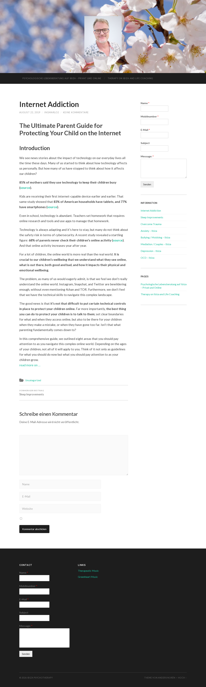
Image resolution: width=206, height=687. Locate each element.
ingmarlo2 (51, 112)
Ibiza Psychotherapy (40, 677)
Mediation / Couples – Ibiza (156, 244)
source (25, 187)
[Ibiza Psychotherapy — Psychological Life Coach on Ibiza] (103, 36)
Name (145, 103)
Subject (145, 142)
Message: (147, 156)
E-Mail (145, 129)
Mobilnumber (150, 116)
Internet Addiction (49, 104)
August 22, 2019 (29, 112)
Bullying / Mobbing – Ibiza (155, 237)
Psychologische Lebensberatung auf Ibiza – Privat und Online (62, 78)
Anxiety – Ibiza (149, 230)
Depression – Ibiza (151, 250)
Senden (147, 184)
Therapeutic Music (88, 570)
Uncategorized (33, 380)
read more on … (29, 365)
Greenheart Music (88, 576)
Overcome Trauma (151, 224)
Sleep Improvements (31, 392)
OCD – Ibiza (147, 257)
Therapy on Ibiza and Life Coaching (130, 78)
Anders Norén (166, 677)
